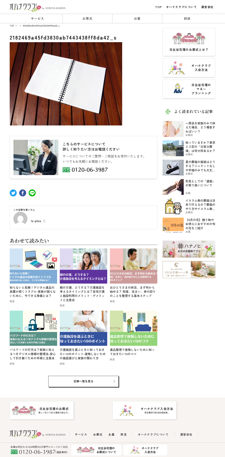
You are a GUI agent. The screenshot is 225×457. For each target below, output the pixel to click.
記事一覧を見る (83, 381)
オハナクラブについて (181, 7)
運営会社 (207, 7)
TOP (158, 7)
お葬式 (87, 18)
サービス (37, 18)
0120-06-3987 (90, 170)
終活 (187, 18)
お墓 (137, 18)
